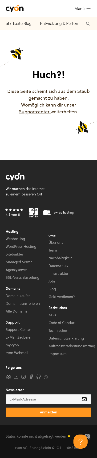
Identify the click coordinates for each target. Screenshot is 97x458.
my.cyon (12, 345)
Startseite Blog (19, 23)
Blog (52, 288)
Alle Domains (16, 311)
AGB (52, 315)
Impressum (57, 353)
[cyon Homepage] (48, 176)
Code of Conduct (62, 322)
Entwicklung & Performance (64, 23)
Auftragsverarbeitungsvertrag (71, 346)
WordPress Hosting (21, 246)
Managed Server (19, 262)
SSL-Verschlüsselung (22, 277)
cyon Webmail (17, 352)
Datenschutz (58, 265)
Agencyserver (16, 269)
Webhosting (15, 238)
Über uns (55, 242)
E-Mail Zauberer (19, 337)
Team (52, 250)
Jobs (52, 281)
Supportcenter (35, 112)
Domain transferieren (23, 303)
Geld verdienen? (61, 296)
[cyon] (15, 8)
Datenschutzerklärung (66, 338)
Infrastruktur (58, 273)
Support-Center (18, 329)
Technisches (58, 330)
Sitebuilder (14, 254)
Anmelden (48, 412)
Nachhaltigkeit (60, 258)
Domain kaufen (18, 295)
